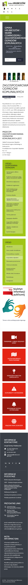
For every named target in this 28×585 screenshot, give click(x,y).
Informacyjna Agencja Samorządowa (13, 516)
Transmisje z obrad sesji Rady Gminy (14, 342)
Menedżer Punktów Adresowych (14, 376)
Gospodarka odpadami (9, 96)
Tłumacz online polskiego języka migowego (13, 320)
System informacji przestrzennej (14, 359)
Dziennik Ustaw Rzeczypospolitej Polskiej (14, 507)
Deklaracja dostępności (10, 492)
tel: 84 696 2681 (11, 452)
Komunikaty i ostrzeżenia (14, 393)
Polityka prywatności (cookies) (12, 497)
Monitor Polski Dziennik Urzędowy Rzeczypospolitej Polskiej (14, 511)
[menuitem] (14, 172)
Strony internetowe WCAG (8, 582)
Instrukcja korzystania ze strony (13, 495)
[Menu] (7, 17)
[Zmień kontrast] (4, 8)
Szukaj (20, 59)
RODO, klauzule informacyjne (12, 479)
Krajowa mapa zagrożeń (14, 425)
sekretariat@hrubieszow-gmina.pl (13, 455)
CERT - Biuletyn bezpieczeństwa (13, 482)
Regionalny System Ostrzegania (14, 409)
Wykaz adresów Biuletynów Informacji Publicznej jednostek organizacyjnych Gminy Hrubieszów (13, 487)
